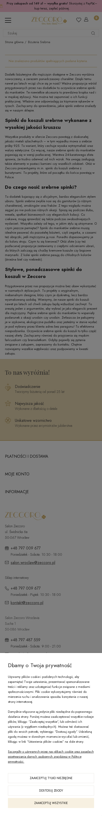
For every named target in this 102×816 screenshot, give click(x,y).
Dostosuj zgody (51, 790)
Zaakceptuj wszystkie (51, 803)
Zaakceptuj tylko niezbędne (51, 778)
